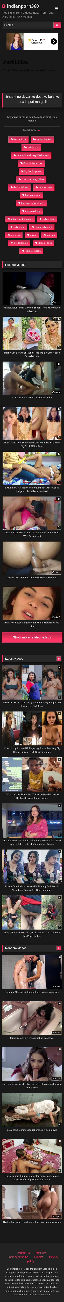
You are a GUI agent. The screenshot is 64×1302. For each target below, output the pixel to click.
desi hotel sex (20, 187)
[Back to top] (53, 1292)
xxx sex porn (45, 242)
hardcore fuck (32, 195)
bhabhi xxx (20, 139)
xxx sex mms (21, 242)
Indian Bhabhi (44, 139)
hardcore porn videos (32, 203)
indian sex (32, 147)
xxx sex (51, 235)
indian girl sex (32, 211)
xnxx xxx (15, 235)
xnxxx (33, 235)
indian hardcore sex (21, 219)
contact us (23, 1252)
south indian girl (43, 227)
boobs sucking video (33, 179)
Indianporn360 (22, 6)
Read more (30, 130)
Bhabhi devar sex (32, 163)
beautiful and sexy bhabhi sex (33, 155)
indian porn (48, 219)
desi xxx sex (45, 187)
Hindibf (38, 1257)
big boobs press (32, 171)
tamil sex (41, 1252)
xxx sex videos (33, 250)
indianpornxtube (18, 1257)
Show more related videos (32, 637)
